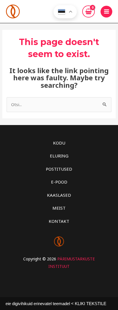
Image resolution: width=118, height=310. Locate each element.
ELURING (59, 156)
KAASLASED (59, 195)
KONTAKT (59, 221)
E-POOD (59, 182)
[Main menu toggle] (106, 11)
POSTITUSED (59, 169)
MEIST (59, 208)
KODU (59, 143)
